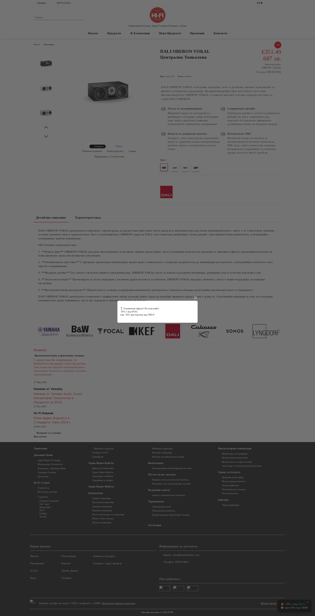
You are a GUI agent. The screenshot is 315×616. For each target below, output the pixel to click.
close (195, 298)
